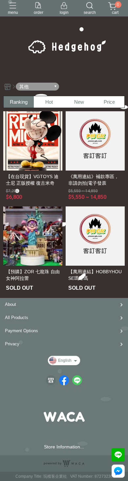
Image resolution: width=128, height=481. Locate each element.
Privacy (12, 343)
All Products (16, 317)
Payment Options (21, 330)
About (10, 304)
